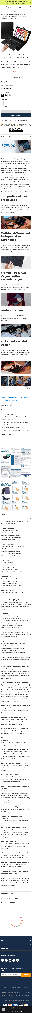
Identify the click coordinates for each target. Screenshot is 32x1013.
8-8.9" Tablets (6, 88)
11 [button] (20, 54)
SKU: (2, 78)
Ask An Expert (23, 58)
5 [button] (11, 54)
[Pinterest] (13, 960)
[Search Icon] (20, 7)
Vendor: (3, 75)
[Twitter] (6, 960)
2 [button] (6, 54)
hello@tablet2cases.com (21, 1000)
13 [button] (23, 54)
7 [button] (14, 54)
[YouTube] (17, 960)
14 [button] (25, 54)
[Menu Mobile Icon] (2, 7)
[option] (16, 36)
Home (3, 12)
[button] (8, 111)
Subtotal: (4, 106)
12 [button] (22, 54)
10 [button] (19, 54)
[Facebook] (2, 960)
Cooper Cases (15, 75)
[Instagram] (10, 960)
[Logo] (10, 7)
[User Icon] (25, 7)
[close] (30, 2)
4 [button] (9, 54)
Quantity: (4, 100)
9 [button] (17, 54)
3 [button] (8, 54)
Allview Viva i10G (11, 12)
